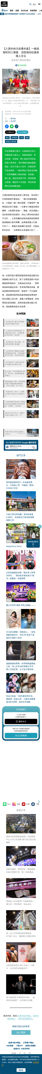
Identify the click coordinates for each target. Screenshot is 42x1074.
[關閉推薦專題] (40, 526)
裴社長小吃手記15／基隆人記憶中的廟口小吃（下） (15, 414)
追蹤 (18, 804)
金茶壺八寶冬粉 (11, 141)
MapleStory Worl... (14, 546)
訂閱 (28, 804)
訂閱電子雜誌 (28, 1042)
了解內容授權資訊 (25, 1018)
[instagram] (25, 1053)
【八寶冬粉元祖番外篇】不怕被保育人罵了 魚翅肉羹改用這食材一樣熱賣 (14, 333)
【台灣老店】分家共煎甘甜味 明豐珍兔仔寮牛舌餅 (14, 363)
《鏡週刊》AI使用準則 (21, 1048)
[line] (13, 1053)
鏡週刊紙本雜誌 (24, 1015)
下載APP (19, 1045)
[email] (30, 1053)
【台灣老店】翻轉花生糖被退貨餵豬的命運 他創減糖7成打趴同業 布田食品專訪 (15, 353)
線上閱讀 (21, 1032)
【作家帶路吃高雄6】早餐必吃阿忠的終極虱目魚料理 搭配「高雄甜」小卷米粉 (15, 404)
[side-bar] (39, 4)
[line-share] (12, 126)
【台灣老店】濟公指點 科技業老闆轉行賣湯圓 (14, 343)
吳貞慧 (13, 121)
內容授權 (9, 1045)
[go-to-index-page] (16, 65)
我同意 (21, 1070)
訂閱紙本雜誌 (4, 4)
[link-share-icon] (16, 126)
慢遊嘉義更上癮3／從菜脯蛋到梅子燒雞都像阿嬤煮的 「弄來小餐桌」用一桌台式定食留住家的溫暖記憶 (15, 383)
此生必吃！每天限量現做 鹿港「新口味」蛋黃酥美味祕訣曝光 (15, 373)
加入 (9, 804)
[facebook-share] (7, 126)
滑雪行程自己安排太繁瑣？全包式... (14, 433)
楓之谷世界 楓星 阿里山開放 (18, 605)
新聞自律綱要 (30, 1045)
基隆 (27, 138)
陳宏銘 (13, 118)
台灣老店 (14, 138)
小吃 (21, 138)
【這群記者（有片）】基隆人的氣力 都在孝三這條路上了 (15, 394)
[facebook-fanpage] (20, 1053)
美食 (7, 138)
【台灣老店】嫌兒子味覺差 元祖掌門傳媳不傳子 (15, 323)
